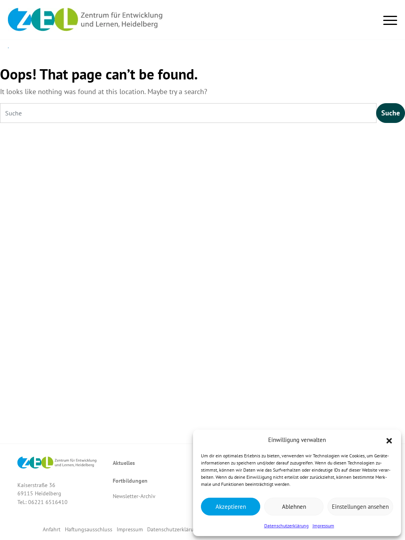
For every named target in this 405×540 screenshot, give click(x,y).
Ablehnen (294, 506)
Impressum (323, 526)
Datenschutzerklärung (286, 526)
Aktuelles (124, 462)
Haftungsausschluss (88, 529)
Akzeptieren (231, 506)
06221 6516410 (48, 502)
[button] (389, 440)
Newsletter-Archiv (134, 496)
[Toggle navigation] (390, 19)
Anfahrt (52, 529)
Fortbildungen (130, 480)
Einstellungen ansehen (360, 506)
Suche (390, 112)
